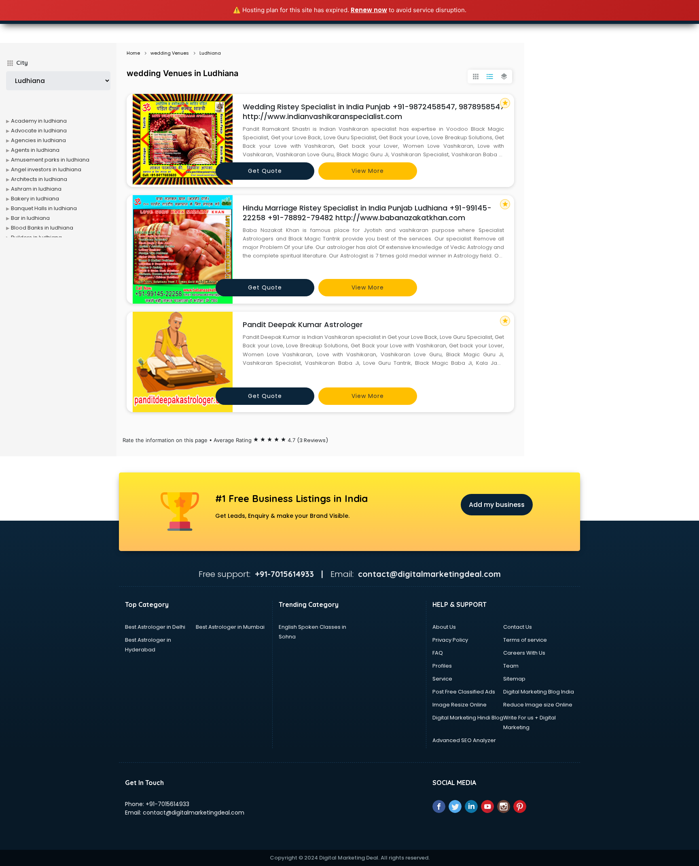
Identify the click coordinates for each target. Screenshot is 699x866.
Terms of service (525, 640)
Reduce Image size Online (537, 705)
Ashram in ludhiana (36, 189)
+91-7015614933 (167, 804)
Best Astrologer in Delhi (155, 627)
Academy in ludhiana (39, 121)
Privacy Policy (450, 640)
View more (368, 171)
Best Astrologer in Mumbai (230, 627)
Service (442, 679)
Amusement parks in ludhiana (50, 160)
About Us (444, 627)
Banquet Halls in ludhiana (44, 208)
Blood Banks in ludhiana (42, 228)
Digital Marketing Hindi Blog (467, 717)
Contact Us (517, 627)
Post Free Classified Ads (463, 692)
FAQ (437, 653)
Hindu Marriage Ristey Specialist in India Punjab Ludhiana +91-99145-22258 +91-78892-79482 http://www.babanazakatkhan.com (367, 213)
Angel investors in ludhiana (46, 169)
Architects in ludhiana (39, 179)
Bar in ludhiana (30, 218)
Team (511, 666)
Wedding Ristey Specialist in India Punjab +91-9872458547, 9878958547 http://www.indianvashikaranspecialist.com (373, 111)
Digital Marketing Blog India (538, 692)
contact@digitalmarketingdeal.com (193, 813)
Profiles (442, 666)
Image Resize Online (459, 705)
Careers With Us (524, 653)
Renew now (369, 10)
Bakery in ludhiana (35, 198)
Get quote (265, 171)
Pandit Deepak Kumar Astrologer (303, 324)
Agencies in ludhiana (38, 140)
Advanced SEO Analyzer (464, 740)
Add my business (497, 504)
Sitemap (514, 679)
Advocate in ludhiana (39, 130)
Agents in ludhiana (35, 150)
